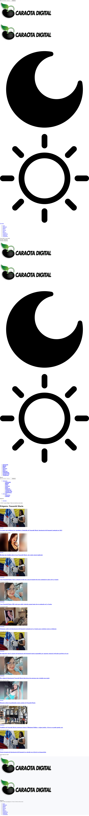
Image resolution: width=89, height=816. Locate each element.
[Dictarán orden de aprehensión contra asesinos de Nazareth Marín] (13, 699)
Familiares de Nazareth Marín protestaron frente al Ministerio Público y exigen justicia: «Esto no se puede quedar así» (31, 727)
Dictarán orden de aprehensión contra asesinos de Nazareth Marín (17, 703)
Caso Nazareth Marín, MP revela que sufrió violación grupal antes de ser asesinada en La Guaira (26, 604)
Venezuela (2, 577)
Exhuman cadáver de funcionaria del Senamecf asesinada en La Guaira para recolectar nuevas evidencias (28, 629)
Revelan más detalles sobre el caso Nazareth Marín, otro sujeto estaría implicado (21, 555)
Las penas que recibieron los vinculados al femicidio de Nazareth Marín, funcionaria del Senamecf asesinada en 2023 (31, 530)
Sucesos (1, 527)
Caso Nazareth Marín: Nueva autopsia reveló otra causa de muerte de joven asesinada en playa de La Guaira (29, 579)
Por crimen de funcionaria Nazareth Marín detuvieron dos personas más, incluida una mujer (25, 678)
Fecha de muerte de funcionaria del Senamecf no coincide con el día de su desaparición (23, 752)
